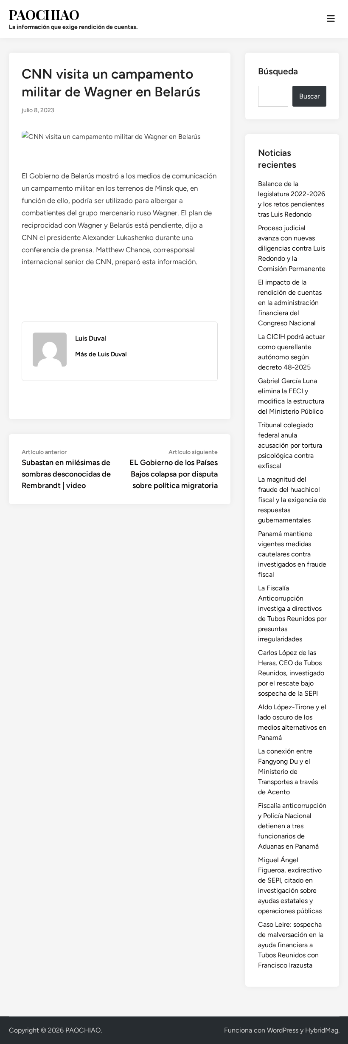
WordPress (282, 1030)
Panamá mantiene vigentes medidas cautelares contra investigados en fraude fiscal (292, 554)
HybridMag (321, 1030)
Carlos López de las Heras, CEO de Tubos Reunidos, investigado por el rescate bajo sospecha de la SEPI (291, 673)
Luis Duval (90, 338)
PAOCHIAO (44, 14)
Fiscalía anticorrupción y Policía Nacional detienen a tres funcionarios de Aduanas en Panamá (292, 825)
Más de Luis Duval (101, 354)
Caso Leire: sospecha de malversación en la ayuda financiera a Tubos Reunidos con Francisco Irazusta (290, 944)
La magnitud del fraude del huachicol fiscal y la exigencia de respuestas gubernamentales (292, 499)
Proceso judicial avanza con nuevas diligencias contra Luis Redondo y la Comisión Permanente (292, 248)
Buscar (309, 96)
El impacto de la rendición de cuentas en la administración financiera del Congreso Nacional (290, 302)
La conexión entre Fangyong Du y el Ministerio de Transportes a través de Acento (288, 771)
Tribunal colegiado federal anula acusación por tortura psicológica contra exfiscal (290, 445)
